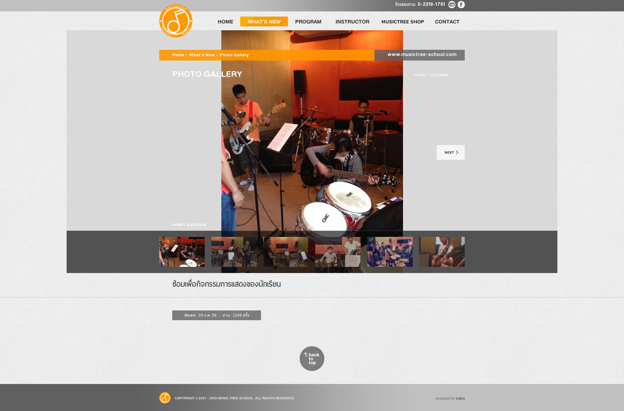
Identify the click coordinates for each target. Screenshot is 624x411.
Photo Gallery (234, 55)
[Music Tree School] (175, 20)
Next (451, 152)
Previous (178, 152)
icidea (460, 398)
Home (179, 55)
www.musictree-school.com (422, 55)
